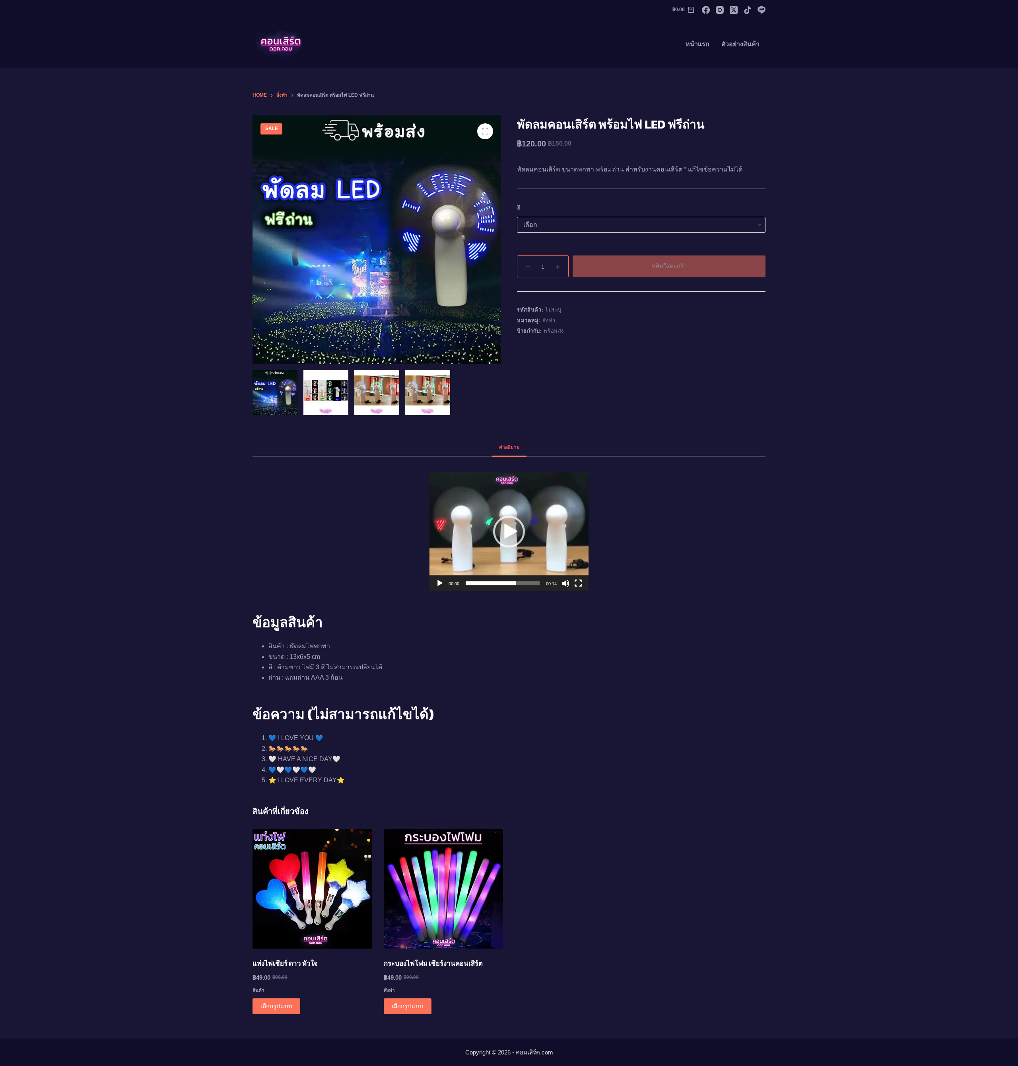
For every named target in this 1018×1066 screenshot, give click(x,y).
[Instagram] (720, 10)
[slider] (503, 583)
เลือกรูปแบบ (276, 1006)
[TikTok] (748, 10)
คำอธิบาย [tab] (509, 447)
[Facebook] (706, 10)
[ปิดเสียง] (565, 583)
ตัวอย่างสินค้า (740, 44)
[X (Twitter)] (734, 10)
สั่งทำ (548, 321)
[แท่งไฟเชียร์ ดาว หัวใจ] (312, 889)
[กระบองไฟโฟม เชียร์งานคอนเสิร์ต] (443, 889)
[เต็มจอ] (578, 583)
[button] (509, 532)
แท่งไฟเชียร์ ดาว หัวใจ (285, 963)
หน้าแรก (697, 44)
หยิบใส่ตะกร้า (669, 266)
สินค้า (258, 990)
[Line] (761, 10)
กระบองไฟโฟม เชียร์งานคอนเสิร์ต (433, 963)
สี (519, 207)
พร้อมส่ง (554, 331)
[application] (509, 531)
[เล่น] (440, 583)
